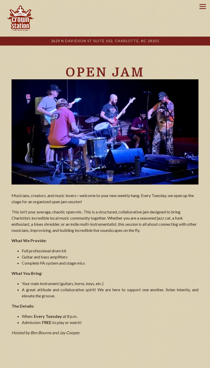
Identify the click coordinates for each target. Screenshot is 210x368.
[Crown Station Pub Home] (20, 18)
